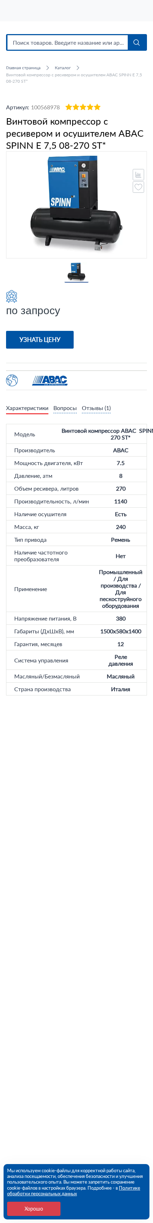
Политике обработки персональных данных (73, 1190)
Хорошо (34, 1209)
